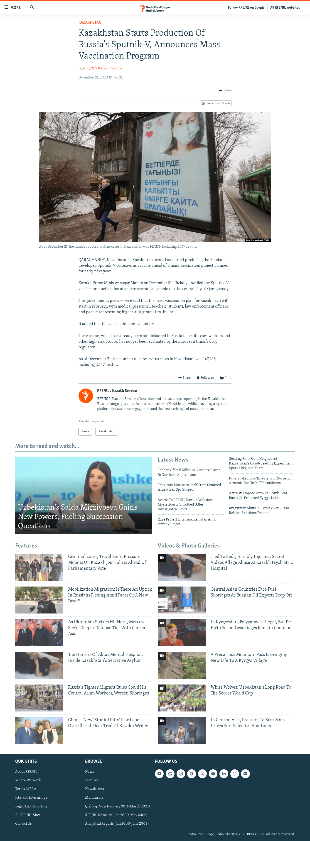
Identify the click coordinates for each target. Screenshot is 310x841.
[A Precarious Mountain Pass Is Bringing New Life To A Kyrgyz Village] (182, 665)
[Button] (225, 90)
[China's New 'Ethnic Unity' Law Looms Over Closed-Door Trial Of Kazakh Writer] (39, 730)
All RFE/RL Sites (28, 815)
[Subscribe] (245, 774)
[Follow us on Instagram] (181, 774)
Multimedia (94, 798)
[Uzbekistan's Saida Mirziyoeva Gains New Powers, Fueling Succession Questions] (83, 495)
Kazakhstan (90, 23)
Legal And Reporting (31, 806)
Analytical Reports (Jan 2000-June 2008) (117, 824)
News (89, 772)
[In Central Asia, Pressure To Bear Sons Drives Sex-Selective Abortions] (182, 730)
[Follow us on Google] (191, 774)
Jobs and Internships (31, 798)
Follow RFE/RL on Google (246, 8)
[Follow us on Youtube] (159, 774)
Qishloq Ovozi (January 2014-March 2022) (117, 806)
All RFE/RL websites (285, 8)
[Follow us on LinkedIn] (223, 774)
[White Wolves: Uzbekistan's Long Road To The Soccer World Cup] (182, 698)
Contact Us (23, 824)
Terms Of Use (25, 789)
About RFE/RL (26, 772)
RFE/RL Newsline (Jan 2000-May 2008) (116, 815)
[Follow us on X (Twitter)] (202, 774)
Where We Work (28, 780)
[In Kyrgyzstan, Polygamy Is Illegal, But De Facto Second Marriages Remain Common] (182, 632)
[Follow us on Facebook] (213, 774)
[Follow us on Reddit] (170, 774)
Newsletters (94, 789)
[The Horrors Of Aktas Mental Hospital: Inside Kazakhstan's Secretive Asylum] (39, 665)
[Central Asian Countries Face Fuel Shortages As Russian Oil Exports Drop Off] (182, 600)
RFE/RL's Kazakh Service (102, 68)
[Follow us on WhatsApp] (234, 774)
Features (91, 780)
